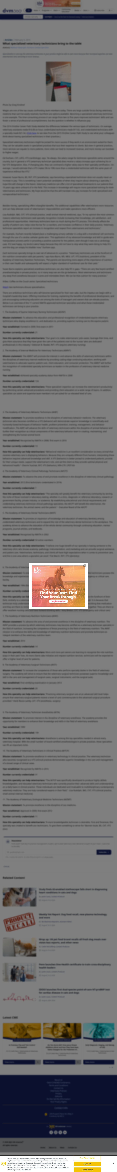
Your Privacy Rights (87, 1158)
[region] (58, 1163)
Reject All (87, 1164)
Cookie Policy (26, 1170)
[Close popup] (84, 565)
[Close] (113, 1163)
